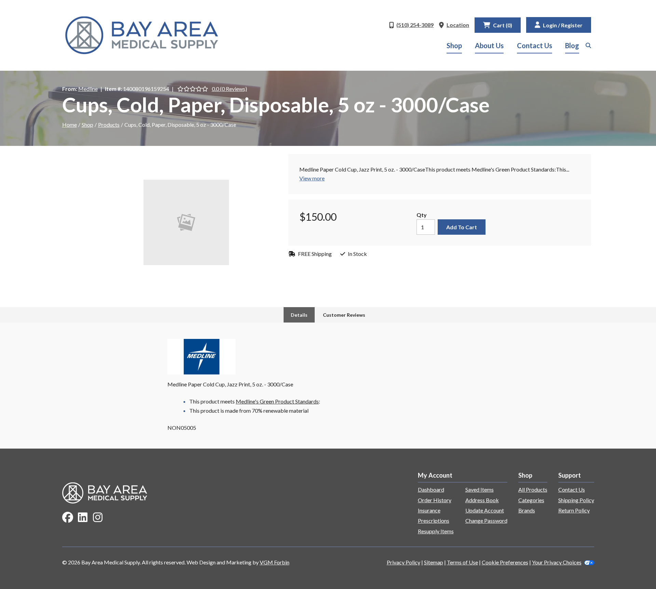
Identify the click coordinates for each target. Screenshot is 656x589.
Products (109, 124)
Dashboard (431, 489)
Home (69, 124)
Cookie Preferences (505, 562)
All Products (532, 489)
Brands (526, 510)
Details (299, 315)
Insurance (429, 510)
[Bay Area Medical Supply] (142, 35)
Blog (572, 45)
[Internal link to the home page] (105, 492)
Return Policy (574, 510)
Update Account (484, 510)
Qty (421, 214)
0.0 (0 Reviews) (229, 88)
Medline (88, 88)
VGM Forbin (274, 562)
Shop (454, 45)
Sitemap (433, 562)
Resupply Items (436, 531)
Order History (434, 500)
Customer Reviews (344, 315)
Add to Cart (461, 227)
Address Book (482, 500)
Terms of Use (462, 562)
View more (312, 178)
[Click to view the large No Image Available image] (186, 222)
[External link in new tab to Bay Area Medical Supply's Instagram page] (97, 518)
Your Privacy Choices (557, 562)
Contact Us (534, 45)
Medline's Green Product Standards (277, 401)
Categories (531, 500)
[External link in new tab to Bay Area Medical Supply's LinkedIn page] (82, 518)
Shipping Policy (576, 500)
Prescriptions (433, 520)
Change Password (486, 520)
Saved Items (479, 489)
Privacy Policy (403, 562)
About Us (489, 45)
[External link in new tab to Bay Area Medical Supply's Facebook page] (67, 518)
